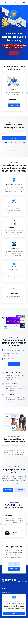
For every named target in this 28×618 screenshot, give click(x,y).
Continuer (14, 613)
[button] (27, 93)
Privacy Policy (13, 603)
